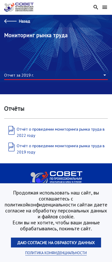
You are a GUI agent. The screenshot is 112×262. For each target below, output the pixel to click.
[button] (56, 75)
